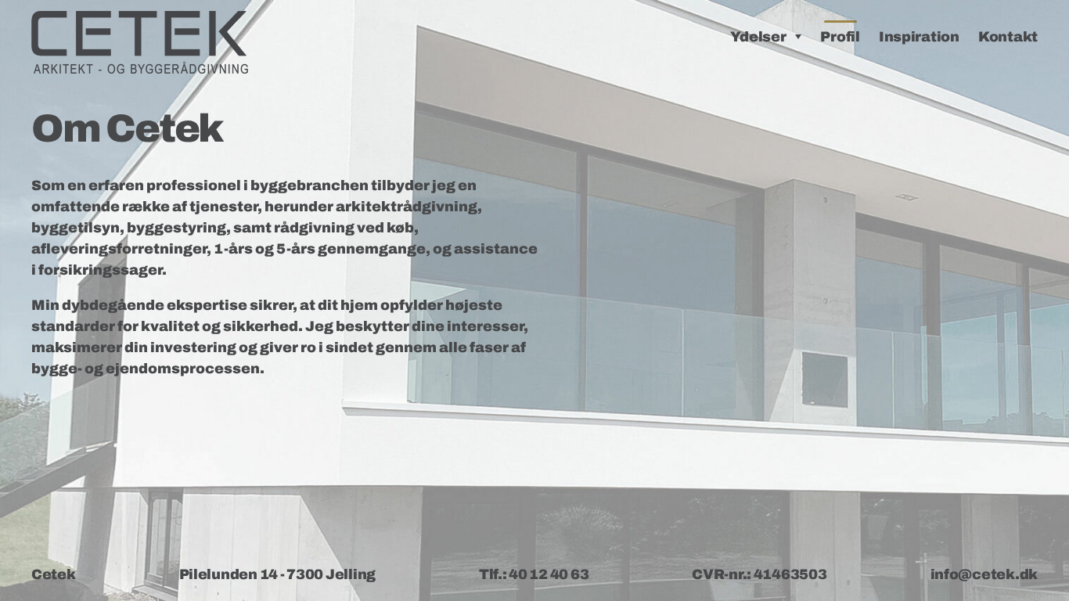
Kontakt (1008, 37)
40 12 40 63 (548, 574)
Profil (839, 37)
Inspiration (919, 37)
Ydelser (758, 37)
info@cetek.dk (984, 574)
